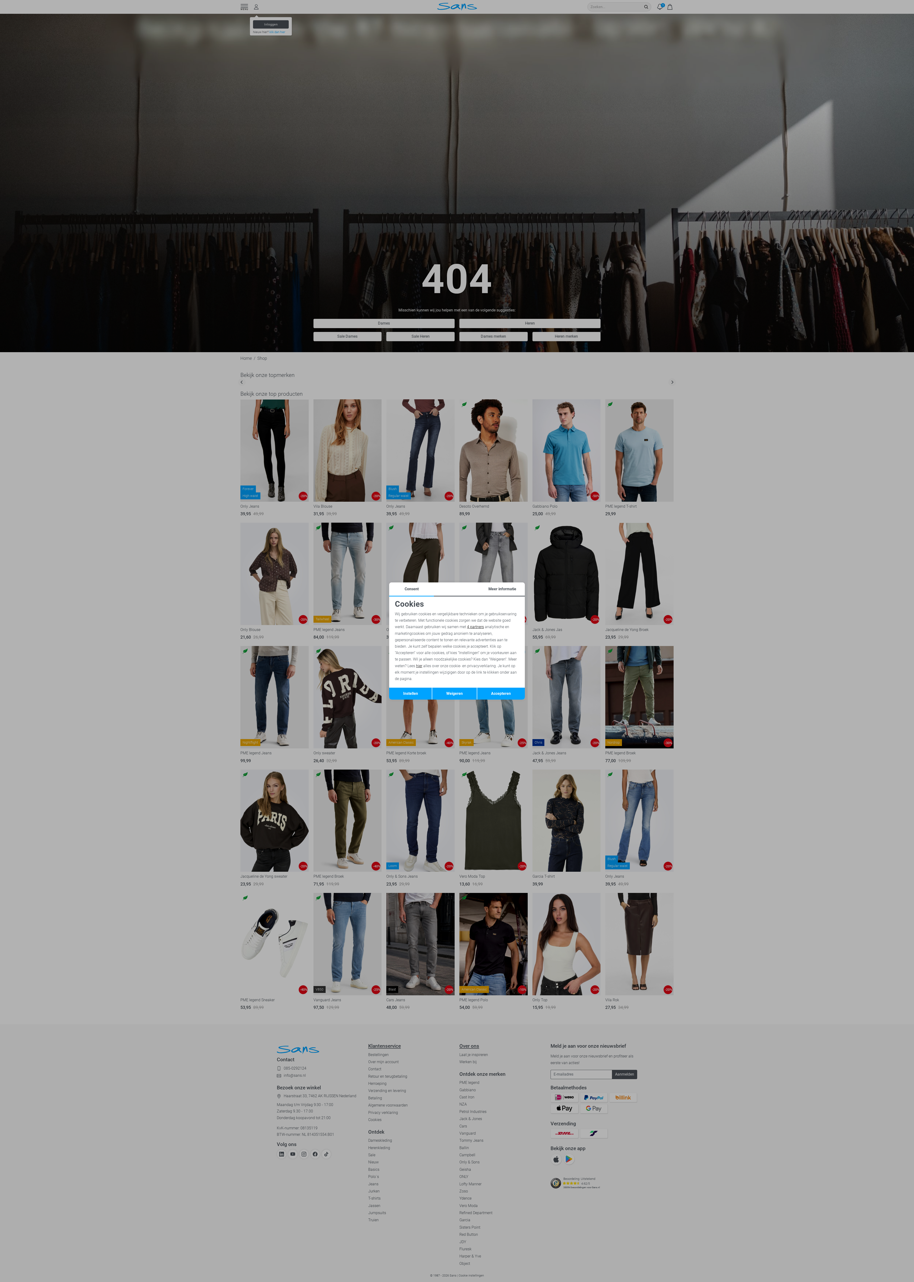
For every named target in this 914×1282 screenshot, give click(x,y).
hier (419, 666)
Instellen (410, 693)
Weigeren (454, 693)
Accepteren (501, 693)
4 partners (475, 627)
